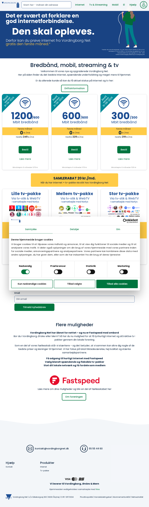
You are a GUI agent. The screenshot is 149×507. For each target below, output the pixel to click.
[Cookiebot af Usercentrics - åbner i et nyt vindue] (125, 221)
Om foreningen (74, 396)
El (124, 4)
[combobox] (46, 4)
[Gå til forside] (10, 4)
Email (17, 293)
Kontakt (9, 467)
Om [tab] (118, 229)
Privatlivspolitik (86, 497)
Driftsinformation (74, 88)
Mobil (115, 4)
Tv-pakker (44, 470)
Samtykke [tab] (31, 229)
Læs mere (25, 159)
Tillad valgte (74, 283)
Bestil (25, 149)
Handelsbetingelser (102, 497)
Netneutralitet (137, 497)
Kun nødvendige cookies (32, 283)
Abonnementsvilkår (121, 497)
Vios (98, 489)
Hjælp (133, 4)
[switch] (58, 271)
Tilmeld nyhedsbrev (34, 307)
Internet (80, 4)
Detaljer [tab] (74, 229)
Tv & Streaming (98, 4)
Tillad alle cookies (117, 283)
